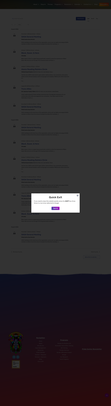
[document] (55, 203)
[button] (77, 195)
